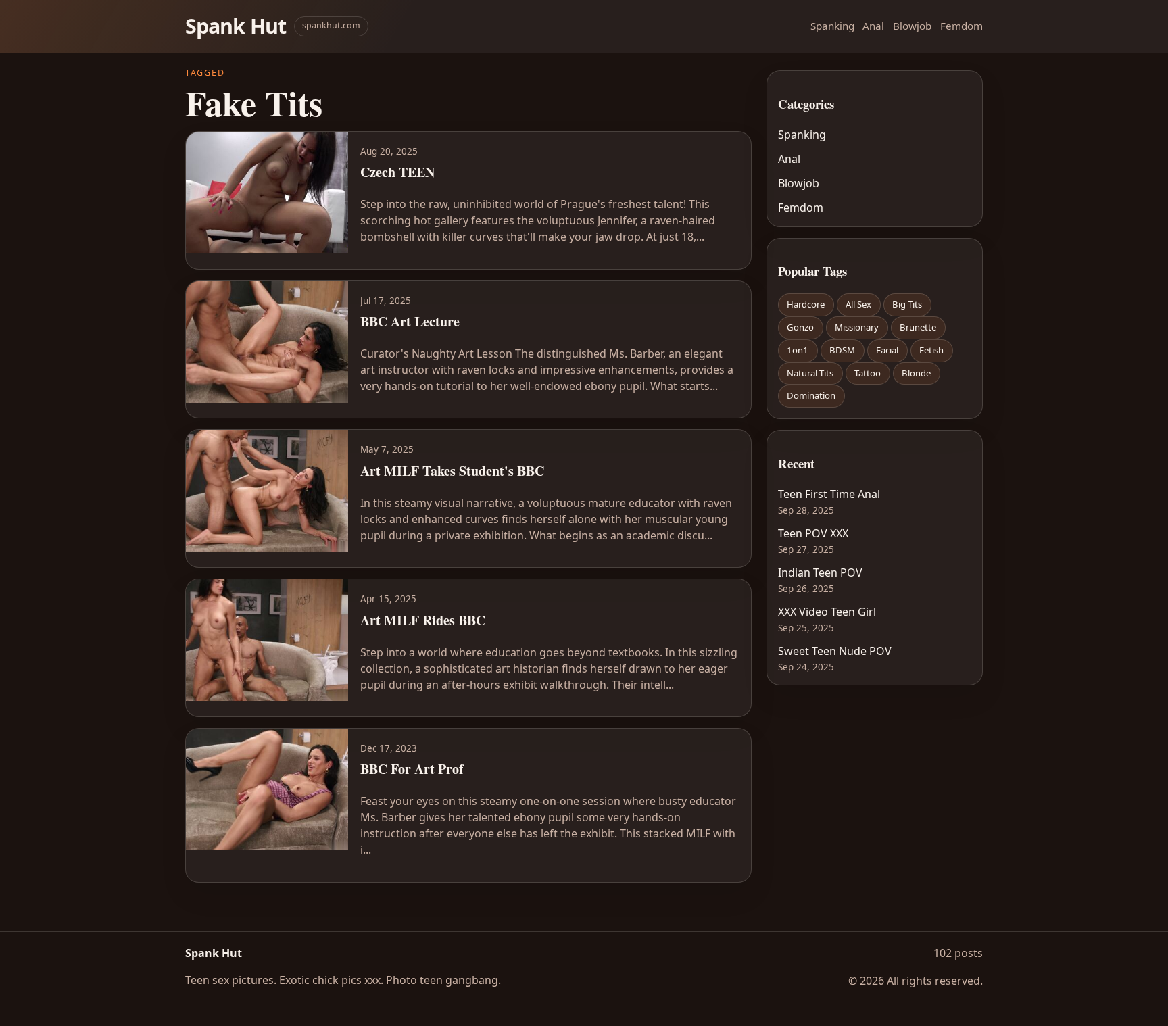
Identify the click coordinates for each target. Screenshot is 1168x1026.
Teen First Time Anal (829, 494)
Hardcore (806, 304)
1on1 (797, 350)
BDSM (842, 350)
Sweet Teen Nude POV (835, 650)
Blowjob (912, 25)
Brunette (918, 327)
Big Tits (907, 304)
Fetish (931, 350)
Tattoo (867, 373)
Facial (887, 350)
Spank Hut (235, 26)
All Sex (858, 304)
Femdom (961, 25)
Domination (811, 395)
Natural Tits (810, 373)
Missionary (857, 327)
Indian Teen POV (820, 572)
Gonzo (800, 327)
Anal (873, 25)
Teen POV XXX (813, 533)
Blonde (916, 373)
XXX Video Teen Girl (827, 611)
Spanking (832, 25)
